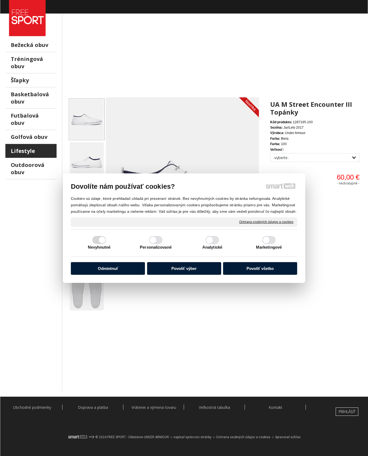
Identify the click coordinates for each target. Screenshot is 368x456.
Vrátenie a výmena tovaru (153, 407)
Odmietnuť (108, 268)
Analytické (212, 247)
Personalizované (156, 247)
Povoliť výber (184, 268)
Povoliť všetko (260, 268)
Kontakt (275, 407)
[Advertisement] (215, 59)
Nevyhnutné (99, 247)
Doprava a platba (93, 407)
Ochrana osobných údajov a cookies (266, 222)
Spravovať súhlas (288, 437)
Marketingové (269, 247)
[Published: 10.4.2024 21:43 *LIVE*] (91, 437)
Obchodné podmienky (32, 407)
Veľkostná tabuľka (214, 407)
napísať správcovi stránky (192, 437)
